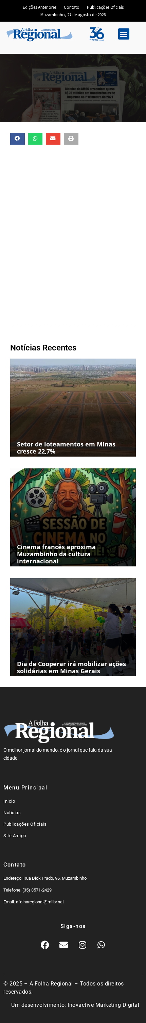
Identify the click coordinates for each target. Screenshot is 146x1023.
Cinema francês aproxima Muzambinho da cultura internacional (56, 554)
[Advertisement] (73, 234)
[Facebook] (45, 944)
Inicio (9, 801)
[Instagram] (82, 944)
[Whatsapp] (101, 944)
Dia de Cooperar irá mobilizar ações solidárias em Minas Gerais (71, 667)
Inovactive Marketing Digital (103, 1005)
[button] (123, 34)
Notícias (12, 812)
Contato (71, 7)
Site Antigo (14, 835)
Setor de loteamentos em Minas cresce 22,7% (66, 447)
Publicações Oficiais (105, 7)
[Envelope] (63, 944)
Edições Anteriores (39, 7)
